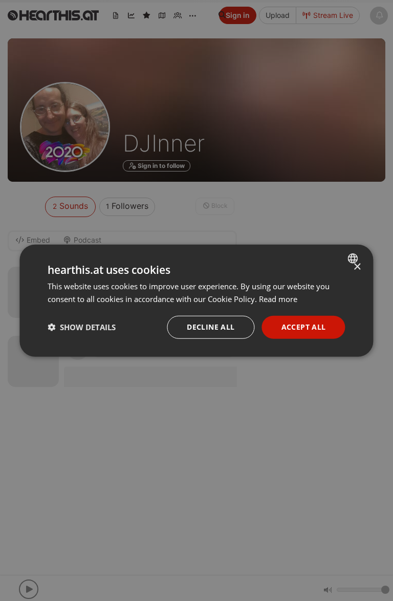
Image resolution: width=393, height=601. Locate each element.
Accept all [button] (303, 327)
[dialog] (196, 301)
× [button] (357, 267)
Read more (278, 299)
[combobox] (354, 258)
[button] (82, 327)
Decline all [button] (210, 327)
